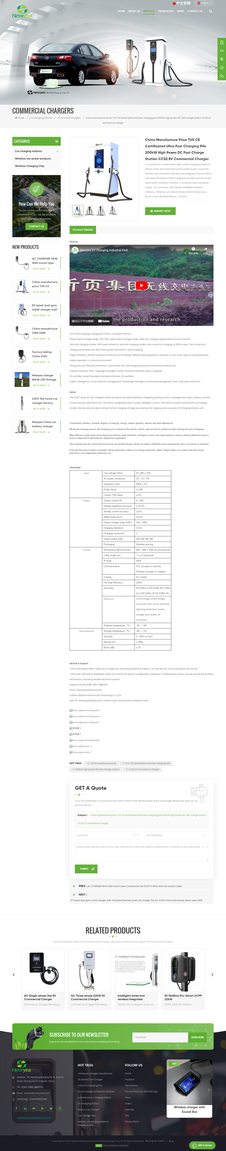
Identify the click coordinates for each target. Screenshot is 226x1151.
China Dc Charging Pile (90, 1086)
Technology (166, 11)
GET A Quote (205, 1145)
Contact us (194, 11)
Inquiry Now (162, 211)
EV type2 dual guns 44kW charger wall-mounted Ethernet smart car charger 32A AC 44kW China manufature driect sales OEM (45, 308)
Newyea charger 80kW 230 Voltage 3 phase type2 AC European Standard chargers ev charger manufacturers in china (45, 378)
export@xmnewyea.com (89, 690)
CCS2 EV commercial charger (144, 769)
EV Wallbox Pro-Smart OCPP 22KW (183, 998)
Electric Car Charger (88, 1110)
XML (127, 1116)
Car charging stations (28, 151)
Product (149, 11)
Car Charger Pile (86, 1116)
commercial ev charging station (94, 1098)
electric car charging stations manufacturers (93, 1123)
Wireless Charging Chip (29, 166)
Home (121, 11)
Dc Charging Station (88, 1104)
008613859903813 (38, 1099)
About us (134, 11)
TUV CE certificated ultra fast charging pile (147, 763)
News (180, 11)
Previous (14, 974)
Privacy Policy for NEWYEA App (141, 1092)
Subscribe (197, 1037)
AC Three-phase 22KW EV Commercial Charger (88, 998)
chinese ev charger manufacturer (95, 1073)
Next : (83, 894)
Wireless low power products (33, 158)
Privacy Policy (132, 1122)
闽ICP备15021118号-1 (155, 1141)
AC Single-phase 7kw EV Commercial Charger (40, 998)
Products (129, 1079)
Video (128, 1104)
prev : (83, 886)
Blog (171, 1141)
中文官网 (183, 3)
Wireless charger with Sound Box (189, 1110)
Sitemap (129, 1110)
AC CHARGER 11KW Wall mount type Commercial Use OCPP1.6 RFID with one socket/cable (45, 261)
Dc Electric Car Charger (90, 1079)
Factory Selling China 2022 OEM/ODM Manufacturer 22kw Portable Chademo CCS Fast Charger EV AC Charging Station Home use (44, 355)
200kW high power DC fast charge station (97, 769)
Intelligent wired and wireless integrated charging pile (131, 998)
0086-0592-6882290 (32, 1087)
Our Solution (131, 1086)
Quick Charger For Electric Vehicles (96, 1092)
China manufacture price (103, 763)
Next (212, 974)
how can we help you (36, 204)
